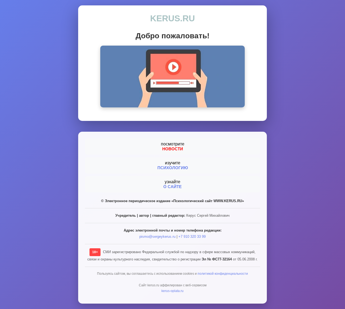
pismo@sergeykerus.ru (157, 237)
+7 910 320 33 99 (192, 237)
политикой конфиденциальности (223, 274)
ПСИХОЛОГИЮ (172, 167)
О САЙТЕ (172, 186)
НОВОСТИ (172, 149)
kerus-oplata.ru (172, 291)
